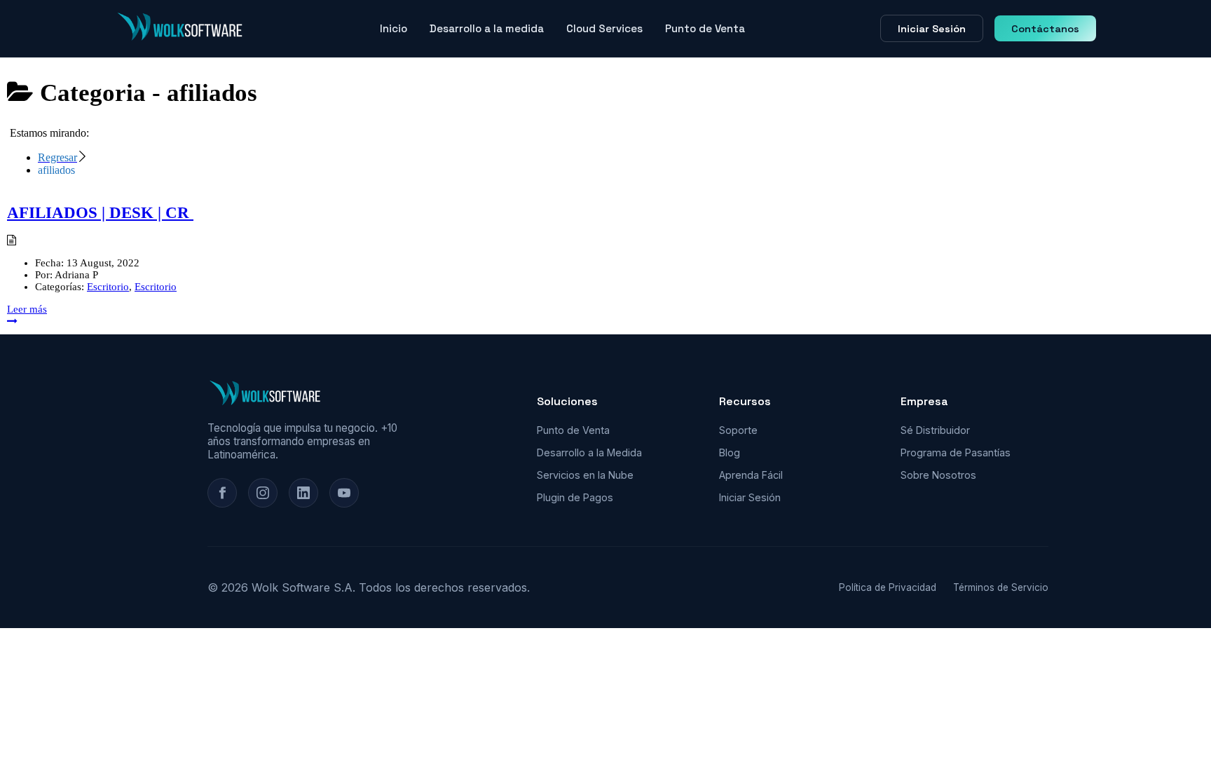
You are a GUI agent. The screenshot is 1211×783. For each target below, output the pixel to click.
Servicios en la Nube (585, 475)
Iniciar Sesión (932, 28)
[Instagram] (263, 493)
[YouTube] (344, 493)
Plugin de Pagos (575, 497)
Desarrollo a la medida (487, 28)
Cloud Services (604, 28)
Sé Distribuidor (935, 430)
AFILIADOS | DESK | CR (100, 213)
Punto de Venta (705, 28)
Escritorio (108, 286)
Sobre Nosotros (938, 475)
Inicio (393, 28)
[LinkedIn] (303, 493)
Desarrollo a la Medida (589, 452)
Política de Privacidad (887, 587)
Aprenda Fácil (751, 475)
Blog (729, 452)
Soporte (738, 430)
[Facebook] (222, 493)
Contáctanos (1045, 28)
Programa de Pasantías (956, 452)
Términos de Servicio (1000, 587)
